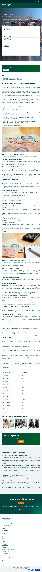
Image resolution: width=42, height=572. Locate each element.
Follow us (5, 544)
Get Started (6, 69)
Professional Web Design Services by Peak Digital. (21, 568)
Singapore (4, 75)
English (37, 1)
